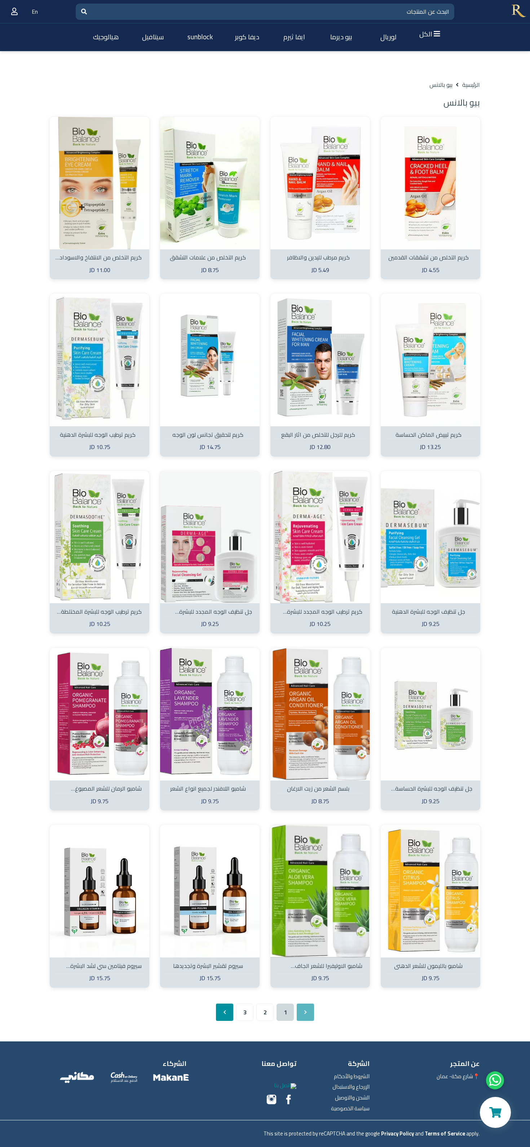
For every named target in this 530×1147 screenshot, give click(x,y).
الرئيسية (471, 84)
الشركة (359, 1063)
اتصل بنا (282, 1085)
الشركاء (174, 1063)
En (35, 11)
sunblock (200, 37)
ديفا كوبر (247, 37)
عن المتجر (465, 1063)
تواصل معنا (278, 1063)
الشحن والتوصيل (352, 1097)
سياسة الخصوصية (350, 1108)
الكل (426, 34)
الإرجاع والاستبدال (351, 1087)
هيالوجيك (106, 37)
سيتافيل (153, 37)
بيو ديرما (341, 37)
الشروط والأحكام (352, 1076)
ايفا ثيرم (294, 37)
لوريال (388, 37)
